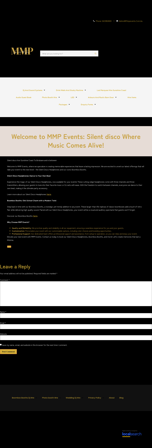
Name (3, 312)
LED (72, 97)
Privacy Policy (94, 397)
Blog (121, 397)
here (49, 194)
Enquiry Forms (87, 104)
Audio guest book (23, 97)
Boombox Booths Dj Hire (23, 397)
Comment (5, 280)
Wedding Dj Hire (73, 397)
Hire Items (132, 97)
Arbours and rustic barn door (101, 97)
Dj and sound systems (32, 90)
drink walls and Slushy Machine (69, 90)
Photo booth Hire (49, 97)
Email (3, 323)
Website (3, 334)
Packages (63, 104)
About (112, 397)
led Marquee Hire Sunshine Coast (111, 90)
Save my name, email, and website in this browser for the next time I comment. (34, 345)
